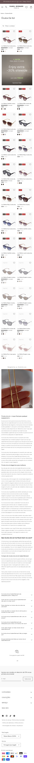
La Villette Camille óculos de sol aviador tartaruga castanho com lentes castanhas (8, 103)
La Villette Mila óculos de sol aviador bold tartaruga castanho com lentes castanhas (24, 103)
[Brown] (2, 51)
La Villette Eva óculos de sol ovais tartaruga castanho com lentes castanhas (9, 46)
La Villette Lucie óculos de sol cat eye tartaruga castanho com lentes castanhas (8, 155)
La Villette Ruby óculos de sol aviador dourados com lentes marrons (8, 204)
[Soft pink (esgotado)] (18, 358)
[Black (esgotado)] (21, 51)
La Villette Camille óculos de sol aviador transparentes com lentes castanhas (24, 229)
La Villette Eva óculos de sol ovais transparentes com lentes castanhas (25, 179)
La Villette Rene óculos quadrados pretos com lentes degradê (23, 328)
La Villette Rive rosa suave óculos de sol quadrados (8, 354)
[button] (2, 7)
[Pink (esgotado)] (19, 208)
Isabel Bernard (9, 750)
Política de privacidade (18, 720)
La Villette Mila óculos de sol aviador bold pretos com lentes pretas (8, 179)
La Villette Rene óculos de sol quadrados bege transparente (8, 129)
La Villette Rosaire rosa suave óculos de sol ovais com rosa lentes (24, 354)
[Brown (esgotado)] (5, 283)
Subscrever (28, 679)
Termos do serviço (6, 720)
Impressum (20, 725)
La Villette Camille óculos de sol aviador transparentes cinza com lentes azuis (8, 253)
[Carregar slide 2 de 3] (17, 661)
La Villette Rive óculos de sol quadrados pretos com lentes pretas (8, 328)
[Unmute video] (30, 406)
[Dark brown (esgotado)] (2, 283)
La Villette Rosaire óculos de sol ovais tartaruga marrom (8, 277)
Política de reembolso (8, 722)
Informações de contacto (9, 725)
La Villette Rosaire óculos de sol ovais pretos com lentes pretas (24, 277)
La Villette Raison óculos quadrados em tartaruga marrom (8, 303)
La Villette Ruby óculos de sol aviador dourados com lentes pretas (24, 155)
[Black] (3, 51)
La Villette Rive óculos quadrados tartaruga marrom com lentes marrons (23, 204)
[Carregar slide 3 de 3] (18, 661)
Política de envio (19, 722)
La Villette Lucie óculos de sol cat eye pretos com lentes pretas (24, 129)
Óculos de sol (8, 13)
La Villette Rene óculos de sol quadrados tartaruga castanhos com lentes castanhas (24, 46)
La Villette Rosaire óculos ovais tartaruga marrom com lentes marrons (24, 303)
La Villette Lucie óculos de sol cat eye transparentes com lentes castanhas (24, 253)
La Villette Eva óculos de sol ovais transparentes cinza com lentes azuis (9, 229)
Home (2, 13)
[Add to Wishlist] (14, 31)
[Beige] (19, 51)
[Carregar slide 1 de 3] (16, 661)
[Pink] (5, 51)
